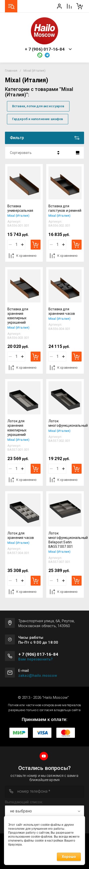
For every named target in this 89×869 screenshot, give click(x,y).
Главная (11, 70)
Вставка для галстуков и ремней (64, 208)
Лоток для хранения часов (20, 535)
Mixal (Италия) (18, 215)
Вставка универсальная (20, 208)
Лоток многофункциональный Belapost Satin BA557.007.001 (68, 540)
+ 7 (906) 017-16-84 (45, 49)
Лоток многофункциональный (68, 423)
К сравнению (26, 255)
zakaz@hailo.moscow (37, 675)
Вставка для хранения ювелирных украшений (17, 316)
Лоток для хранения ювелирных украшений (16, 428)
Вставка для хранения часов (61, 311)
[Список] (77, 152)
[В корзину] (36, 245)
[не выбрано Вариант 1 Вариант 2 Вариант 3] (44, 811)
